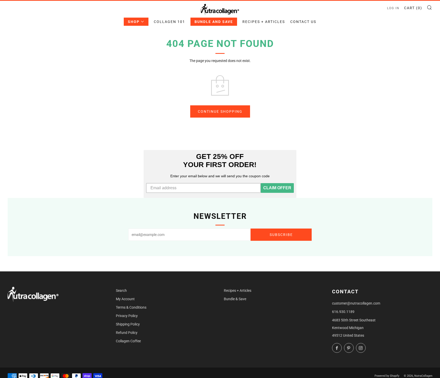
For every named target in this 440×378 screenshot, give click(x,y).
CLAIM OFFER (277, 188)
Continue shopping (220, 111)
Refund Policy (127, 333)
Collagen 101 (169, 22)
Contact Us (303, 22)
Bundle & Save (235, 299)
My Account (125, 299)
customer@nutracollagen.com (356, 303)
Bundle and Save (214, 22)
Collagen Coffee (128, 341)
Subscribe (281, 235)
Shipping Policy (128, 324)
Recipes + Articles (263, 22)
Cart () (413, 8)
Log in (393, 8)
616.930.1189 (343, 312)
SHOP (134, 22)
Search (121, 290)
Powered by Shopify (387, 375)
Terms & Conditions (131, 307)
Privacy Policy (127, 316)
